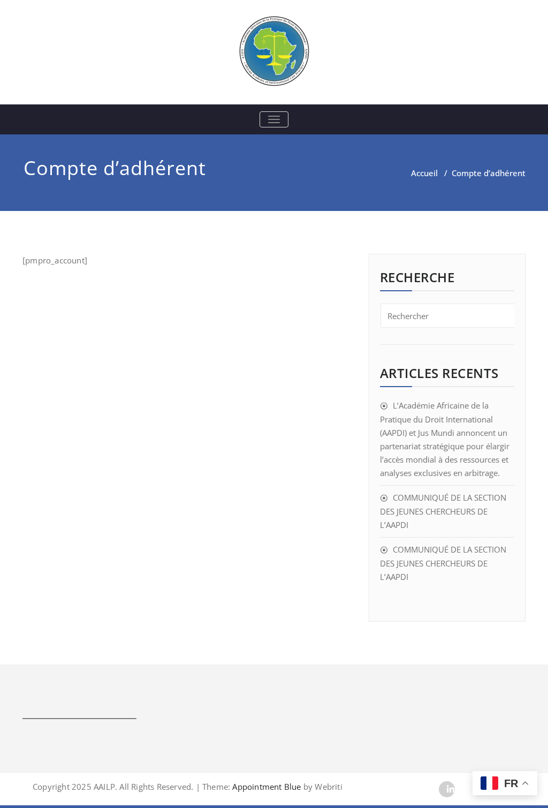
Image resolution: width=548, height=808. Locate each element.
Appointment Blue (265, 786)
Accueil (424, 173)
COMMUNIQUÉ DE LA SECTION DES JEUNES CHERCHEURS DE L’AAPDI (443, 511)
